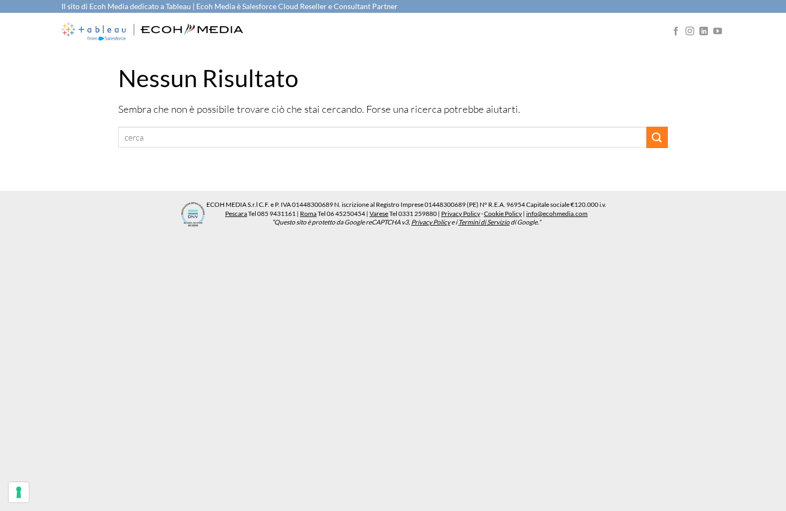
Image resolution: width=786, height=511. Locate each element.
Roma (308, 214)
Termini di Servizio (484, 222)
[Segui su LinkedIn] (703, 31)
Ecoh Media (109, 6)
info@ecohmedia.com (557, 214)
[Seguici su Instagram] (689, 31)
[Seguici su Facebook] (676, 31)
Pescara (236, 214)
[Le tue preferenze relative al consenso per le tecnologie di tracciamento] (19, 492)
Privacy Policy (460, 214)
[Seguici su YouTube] (717, 31)
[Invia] (657, 137)
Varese (378, 214)
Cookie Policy (503, 214)
